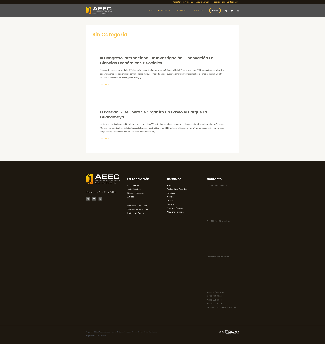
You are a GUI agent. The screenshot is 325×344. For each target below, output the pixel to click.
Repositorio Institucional (183, 2)
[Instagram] (226, 11)
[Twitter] (232, 11)
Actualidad (182, 10)
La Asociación (164, 10)
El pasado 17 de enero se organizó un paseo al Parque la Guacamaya (153, 114)
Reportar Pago (219, 2)
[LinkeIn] (238, 11)
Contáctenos (232, 2)
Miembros (198, 10)
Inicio (151, 10)
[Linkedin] (100, 199)
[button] (168, 2)
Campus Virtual (202, 2)
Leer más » (104, 84)
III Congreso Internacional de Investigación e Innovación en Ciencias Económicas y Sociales (157, 60)
